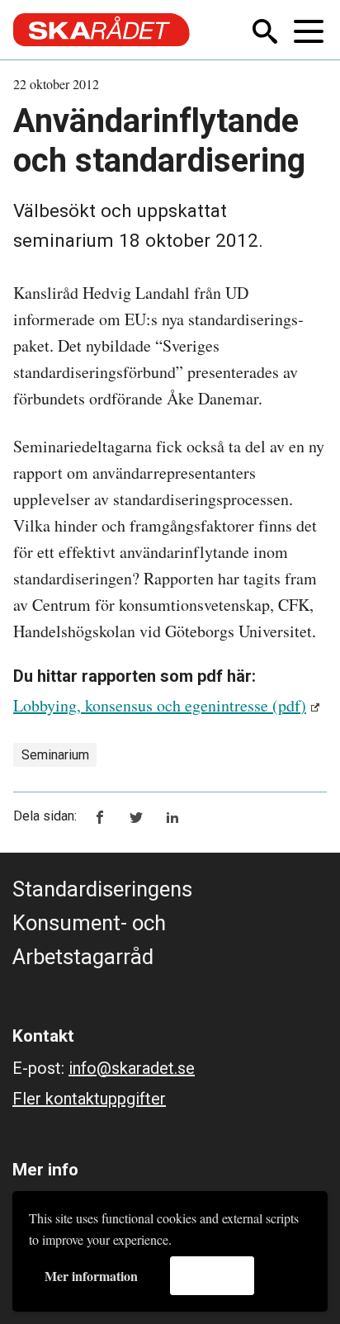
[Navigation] (310, 29)
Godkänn (212, 1274)
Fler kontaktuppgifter (89, 1099)
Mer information (91, 1275)
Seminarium (55, 755)
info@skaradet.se (131, 1068)
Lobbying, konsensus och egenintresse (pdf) (159, 705)
